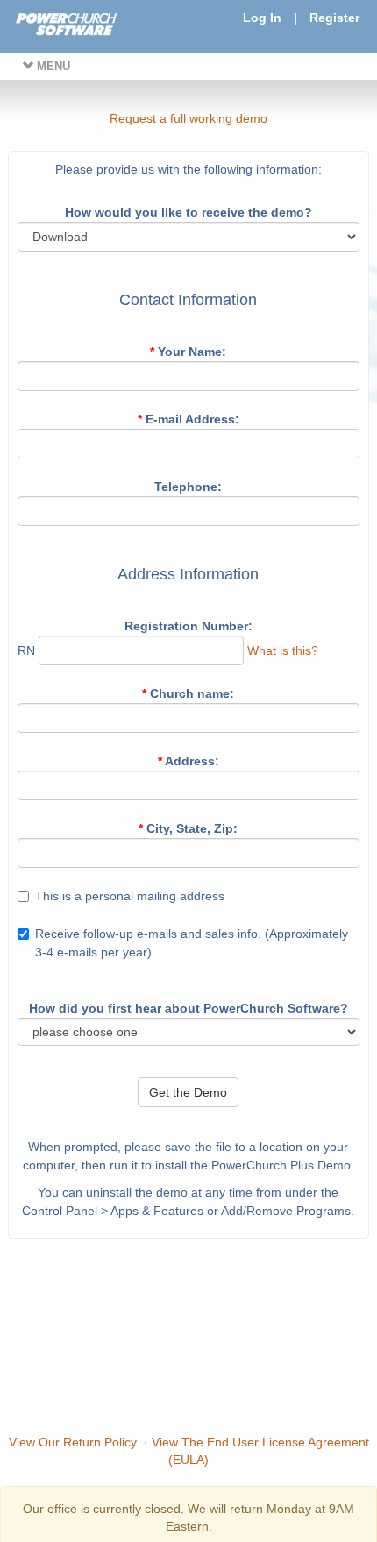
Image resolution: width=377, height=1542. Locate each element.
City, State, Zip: (188, 828)
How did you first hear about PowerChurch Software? (188, 1008)
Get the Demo (188, 1092)
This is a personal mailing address (129, 896)
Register (334, 18)
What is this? (282, 650)
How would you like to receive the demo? (188, 212)
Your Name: (188, 352)
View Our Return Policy (73, 1442)
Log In (262, 18)
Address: (188, 761)
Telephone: (188, 487)
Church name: (188, 693)
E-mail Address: (188, 419)
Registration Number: (188, 626)
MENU (51, 66)
